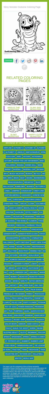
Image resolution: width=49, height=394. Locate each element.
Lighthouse (33, 268)
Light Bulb (21, 268)
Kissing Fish (35, 251)
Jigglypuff (23, 251)
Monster (23, 277)
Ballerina (10, 165)
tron (42, 350)
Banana (20, 165)
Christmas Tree (11, 204)
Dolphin (9, 212)
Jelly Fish (12, 251)
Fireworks (29, 217)
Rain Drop (18, 315)
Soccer (41, 332)
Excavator (17, 217)
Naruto (23, 281)
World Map (28, 358)
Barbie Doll (30, 165)
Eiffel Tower (31, 212)
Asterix (26, 156)
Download (8, 60)
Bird (10, 178)
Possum (41, 302)
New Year (28, 285)
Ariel (19, 156)
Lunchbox (33, 272)
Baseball (17, 169)
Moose (8, 281)
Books (29, 178)
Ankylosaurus (32, 152)
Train (24, 350)
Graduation (36, 229)
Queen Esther (37, 311)
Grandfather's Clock (28, 234)
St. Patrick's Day (12, 341)
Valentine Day (11, 354)
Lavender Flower (21, 264)
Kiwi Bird (23, 255)
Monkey (14, 277)
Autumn (8, 161)
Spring (26, 337)
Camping (16, 191)
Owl (27, 289)
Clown (31, 204)
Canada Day (26, 191)
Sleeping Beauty (11, 332)
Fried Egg (20, 225)
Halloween (8, 242)
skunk (40, 328)
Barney (8, 169)
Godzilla (25, 229)
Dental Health (30, 208)
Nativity (13, 285)
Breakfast (29, 182)
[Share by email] (24, 67)
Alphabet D (11, 152)
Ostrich (20, 289)
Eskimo (8, 217)
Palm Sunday (36, 289)
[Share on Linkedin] (42, 61)
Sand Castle (33, 324)
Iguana (27, 247)
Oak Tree (38, 285)
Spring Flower (38, 337)
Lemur (34, 264)
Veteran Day (25, 354)
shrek (32, 328)
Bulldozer (8, 186)
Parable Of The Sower (14, 294)
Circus (23, 204)
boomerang (39, 178)
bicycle (37, 174)
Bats (6, 174)
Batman (40, 169)
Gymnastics (37, 238)
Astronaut (37, 156)
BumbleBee (20, 186)
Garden (9, 229)
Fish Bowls (22, 221)
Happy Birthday (22, 242)
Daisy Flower (15, 208)
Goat (17, 229)
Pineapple (28, 298)
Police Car (17, 302)
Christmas (18, 199)
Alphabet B (30, 148)
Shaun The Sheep (20, 328)
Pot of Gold (11, 307)
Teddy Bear (9, 345)
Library (11, 268)
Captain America (12, 195)
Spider (7, 337)
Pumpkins (18, 311)
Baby (42, 161)
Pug (10, 311)
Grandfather (10, 234)
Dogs (40, 208)
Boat (22, 178)
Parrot (29, 294)
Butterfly (40, 186)
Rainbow (29, 315)
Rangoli (8, 320)
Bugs (38, 182)
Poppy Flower (29, 302)
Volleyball (38, 354)
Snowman (32, 332)
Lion (10, 272)
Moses (16, 281)
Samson (21, 324)
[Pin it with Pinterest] (35, 61)
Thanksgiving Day (24, 345)
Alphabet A (18, 148)
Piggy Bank (17, 298)
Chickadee (26, 195)
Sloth (23, 332)
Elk (40, 212)
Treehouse (33, 350)
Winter (18, 358)
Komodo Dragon (17, 259)
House (19, 247)
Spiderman (16, 337)
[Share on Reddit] (29, 61)
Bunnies (30, 186)
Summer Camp (37, 341)
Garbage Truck (34, 225)
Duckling (19, 212)
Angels (20, 152)
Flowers (33, 221)
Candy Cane (38, 191)
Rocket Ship (19, 320)
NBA (20, 285)
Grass (42, 234)
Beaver (29, 174)
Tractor (16, 350)
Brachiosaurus (15, 182)
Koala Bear (34, 255)
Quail (26, 311)
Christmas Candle (32, 199)
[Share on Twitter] (23, 61)
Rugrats (40, 320)
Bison (16, 178)
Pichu (7, 298)
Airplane (8, 148)
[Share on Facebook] (16, 61)
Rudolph (30, 320)
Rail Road (7, 315)
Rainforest (39, 315)
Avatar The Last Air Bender (25, 161)
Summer (25, 341)
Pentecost (40, 294)
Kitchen (13, 255)
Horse (12, 247)
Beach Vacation (17, 174)
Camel (7, 191)
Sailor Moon (11, 324)
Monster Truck (36, 277)
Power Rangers (25, 307)
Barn (40, 165)
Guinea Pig (25, 238)
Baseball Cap (29, 169)
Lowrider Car (20, 272)
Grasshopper (12, 238)
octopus (10, 289)
